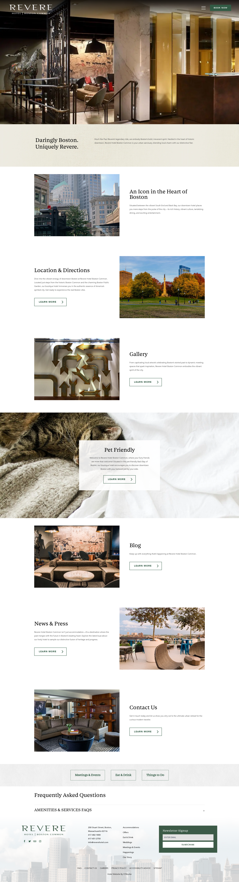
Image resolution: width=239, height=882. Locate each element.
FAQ (79, 868)
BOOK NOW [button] (220, 7)
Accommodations (131, 827)
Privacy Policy (118, 868)
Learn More (47, 302)
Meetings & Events (87, 775)
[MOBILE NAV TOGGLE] (203, 8)
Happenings (128, 852)
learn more (116, 479)
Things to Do (155, 775)
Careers (104, 868)
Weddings (127, 842)
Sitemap (158, 868)
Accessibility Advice (139, 868)
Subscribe (188, 844)
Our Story (127, 857)
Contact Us (91, 868)
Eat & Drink (123, 775)
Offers (125, 832)
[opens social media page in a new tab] (24, 841)
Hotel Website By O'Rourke (119, 874)
